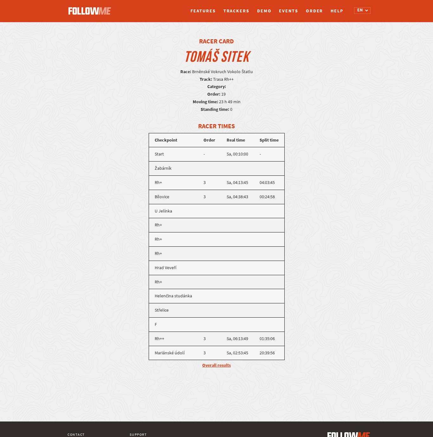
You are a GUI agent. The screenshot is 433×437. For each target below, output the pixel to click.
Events (288, 11)
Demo (264, 11)
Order (314, 11)
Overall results (216, 365)
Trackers (236, 11)
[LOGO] (91, 8)
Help (337, 11)
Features (203, 11)
